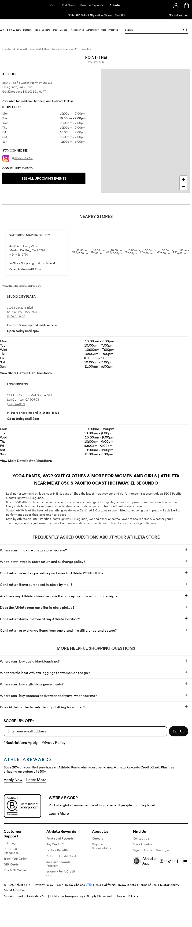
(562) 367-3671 (16, 404)
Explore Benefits (57, 850)
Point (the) (96, 59)
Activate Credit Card (61, 856)
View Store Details (13, 285)
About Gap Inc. (14, 890)
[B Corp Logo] (22, 806)
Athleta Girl (92, 30)
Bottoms (28, 30)
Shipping (10, 843)
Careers (97, 838)
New (18, 30)
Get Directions (12, 92)
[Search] (185, 30)
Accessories (77, 30)
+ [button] (183, 179)
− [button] (183, 186)
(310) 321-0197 (35, 92)
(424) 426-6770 (18, 254)
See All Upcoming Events (44, 178)
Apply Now (13, 780)
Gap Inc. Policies (127, 896)
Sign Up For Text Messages (151, 850)
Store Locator (142, 844)
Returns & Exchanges (11, 851)
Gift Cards (11, 864)
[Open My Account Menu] (175, 5)
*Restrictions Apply (21, 742)
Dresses (64, 30)
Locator (6, 49)
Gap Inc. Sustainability (101, 846)
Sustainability (169, 885)
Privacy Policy (53, 742)
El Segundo (32, 49)
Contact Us (141, 838)
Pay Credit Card (57, 844)
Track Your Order (15, 859)
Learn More (36, 780)
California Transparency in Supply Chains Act (81, 896)
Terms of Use (148, 885)
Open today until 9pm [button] (23, 419)
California (19, 49)
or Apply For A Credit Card (60, 873)
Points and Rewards (60, 838)
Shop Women (105, 15)
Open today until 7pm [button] (25, 269)
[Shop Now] (96, 15)
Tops (37, 30)
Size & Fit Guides (15, 870)
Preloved (113, 30)
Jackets (46, 30)
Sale (103, 30)
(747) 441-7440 (16, 316)
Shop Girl (120, 15)
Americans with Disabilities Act (25, 896)
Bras (54, 30)
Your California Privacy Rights (115, 885)
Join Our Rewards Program (58, 864)
